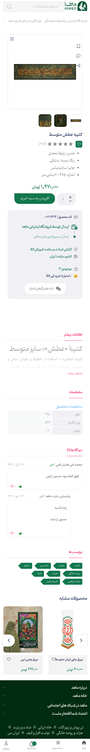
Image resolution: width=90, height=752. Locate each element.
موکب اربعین (74, 581)
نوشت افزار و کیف (38, 733)
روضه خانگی (74, 573)
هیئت (55, 573)
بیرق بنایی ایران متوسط (69, 659)
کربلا (39, 573)
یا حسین (44, 566)
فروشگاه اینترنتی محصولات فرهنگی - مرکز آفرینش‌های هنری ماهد (47, 21)
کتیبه (77, 566)
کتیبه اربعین (52, 581)
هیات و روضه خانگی (69, 733)
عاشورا (27, 566)
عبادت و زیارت (22, 728)
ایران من (13, 733)
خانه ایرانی (45, 728)
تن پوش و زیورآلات (71, 728)
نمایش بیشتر (75, 373)
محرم (61, 566)
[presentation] (81, 641)
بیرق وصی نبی (29, 659)
